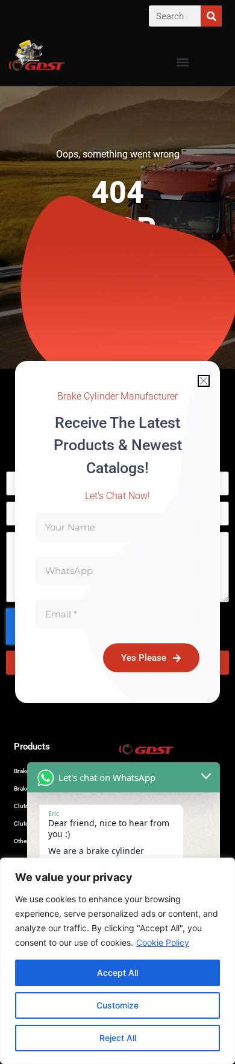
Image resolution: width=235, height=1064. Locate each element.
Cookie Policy (162, 942)
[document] (117, 532)
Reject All (117, 1038)
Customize (117, 1005)
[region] (117, 961)
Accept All (117, 972)
